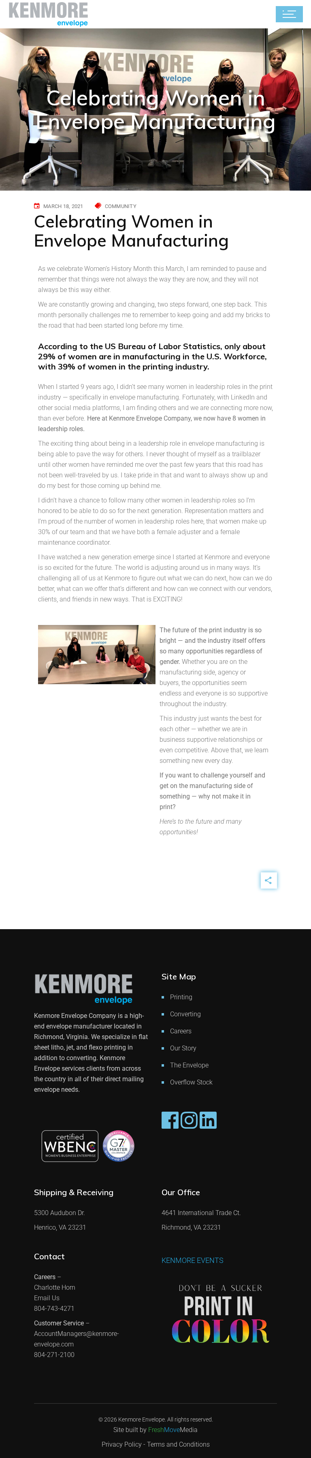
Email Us (47, 1298)
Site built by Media (155, 1430)
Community (120, 206)
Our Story (183, 1048)
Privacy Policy (122, 1444)
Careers (181, 1031)
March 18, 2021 (63, 206)
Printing (181, 997)
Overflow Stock (191, 1082)
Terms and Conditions (178, 1444)
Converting (185, 1014)
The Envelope (189, 1065)
